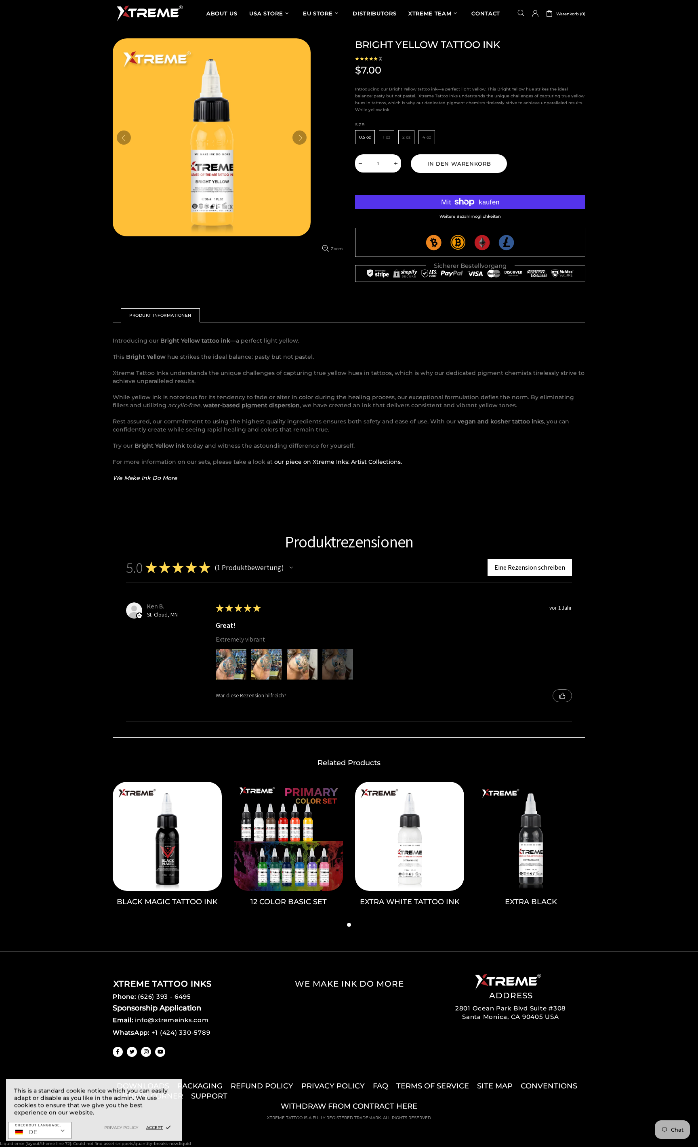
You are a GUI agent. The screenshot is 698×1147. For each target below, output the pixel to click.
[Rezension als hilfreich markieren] (562, 695)
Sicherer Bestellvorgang (470, 265)
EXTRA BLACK (531, 901)
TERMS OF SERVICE (432, 1086)
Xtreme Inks (149, 13)
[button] (291, 567)
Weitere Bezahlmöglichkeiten (470, 216)
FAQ (380, 1086)
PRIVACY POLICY (333, 1086)
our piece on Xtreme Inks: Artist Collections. (338, 461)
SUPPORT (209, 1096)
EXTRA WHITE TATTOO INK (410, 901)
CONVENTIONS (549, 1086)
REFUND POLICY (262, 1086)
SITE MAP (495, 1086)
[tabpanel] (167, 851)
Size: (360, 124)
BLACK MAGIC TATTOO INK (167, 901)
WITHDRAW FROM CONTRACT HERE (349, 1106)
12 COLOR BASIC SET (288, 901)
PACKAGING (200, 1086)
